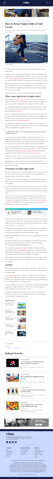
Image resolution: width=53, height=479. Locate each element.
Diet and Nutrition (26, 20)
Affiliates (8, 455)
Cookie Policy (23, 454)
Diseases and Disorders (39, 451)
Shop (36, 457)
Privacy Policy (23, 452)
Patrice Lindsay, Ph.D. (10, 275)
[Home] (27, 3)
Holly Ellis (11, 64)
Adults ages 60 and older (15, 78)
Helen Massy (24, 408)
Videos (36, 455)
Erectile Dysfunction (7, 310)
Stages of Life (37, 452)
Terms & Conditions (24, 451)
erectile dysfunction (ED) (23, 120)
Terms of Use (33, 460)
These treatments (22, 250)
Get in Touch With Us (24, 449)
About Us (8, 449)
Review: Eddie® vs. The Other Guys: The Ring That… (9, 333)
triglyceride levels (35, 153)
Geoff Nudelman (25, 365)
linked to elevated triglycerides (25, 150)
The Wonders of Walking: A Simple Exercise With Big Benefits (38, 212)
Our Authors (8, 454)
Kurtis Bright (25, 380)
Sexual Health (37, 449)
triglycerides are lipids (21, 99)
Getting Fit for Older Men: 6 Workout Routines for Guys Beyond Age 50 (16, 212)
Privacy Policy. (41, 460)
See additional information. (39, 471)
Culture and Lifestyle (9, 20)
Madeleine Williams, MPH (27, 393)
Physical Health (18, 20)
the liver (20, 111)
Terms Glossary (9, 452)
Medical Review (9, 451)
